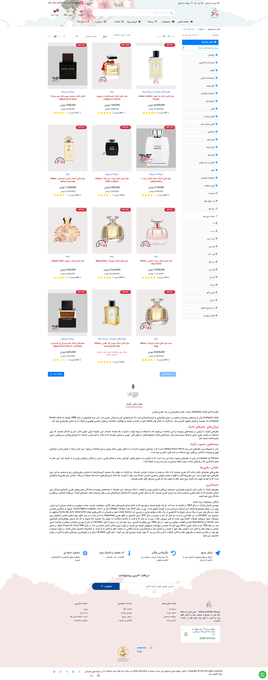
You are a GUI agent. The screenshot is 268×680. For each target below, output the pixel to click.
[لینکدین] (73, 672)
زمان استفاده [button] (209, 185)
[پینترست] (98, 676)
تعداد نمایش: (90, 36)
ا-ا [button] (214, 223)
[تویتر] (54, 672)
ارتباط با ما (82, 22)
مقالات (117, 22)
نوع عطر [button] (211, 155)
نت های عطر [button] (209, 201)
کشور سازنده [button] (209, 116)
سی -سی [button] (211, 239)
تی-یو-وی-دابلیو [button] (208, 308)
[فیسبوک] (80, 672)
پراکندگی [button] (211, 55)
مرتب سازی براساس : (122, 36)
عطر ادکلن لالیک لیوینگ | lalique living (112, 261)
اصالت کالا (127, 609)
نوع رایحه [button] (210, 147)
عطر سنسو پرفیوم (214, 29)
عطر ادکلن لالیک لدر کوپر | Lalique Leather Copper (156, 98)
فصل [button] (213, 109)
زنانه (112, 92)
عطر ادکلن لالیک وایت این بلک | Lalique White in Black (112, 180)
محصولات (166, 22)
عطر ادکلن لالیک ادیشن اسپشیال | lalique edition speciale (67, 180)
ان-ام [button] (212, 285)
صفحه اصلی (184, 22)
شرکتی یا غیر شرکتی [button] (207, 162)
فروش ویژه (132, 22)
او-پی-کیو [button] (211, 292)
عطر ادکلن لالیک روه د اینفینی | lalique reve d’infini (156, 262)
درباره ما (99, 22)
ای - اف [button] (211, 254)
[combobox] (134, 12)
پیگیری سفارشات (80, 620)
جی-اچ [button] (212, 261)
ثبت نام (197, 3)
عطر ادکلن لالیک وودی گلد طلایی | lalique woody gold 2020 (111, 345)
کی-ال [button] (212, 277)
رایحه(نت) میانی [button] (208, 78)
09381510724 (207, 638)
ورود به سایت (211, 3)
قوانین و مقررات (125, 620)
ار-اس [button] (212, 300)
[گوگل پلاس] (92, 676)
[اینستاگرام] (61, 672)
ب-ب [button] (212, 231)
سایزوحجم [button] (210, 101)
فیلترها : (215, 35)
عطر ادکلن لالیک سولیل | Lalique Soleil (67, 261)
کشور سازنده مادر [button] (207, 124)
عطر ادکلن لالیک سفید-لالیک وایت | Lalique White (156, 180)
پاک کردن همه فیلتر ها (190, 35)
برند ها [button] (212, 208)
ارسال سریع (127, 616)
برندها (151, 22)
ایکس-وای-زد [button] (209, 315)
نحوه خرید (171, 612)
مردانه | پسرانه (67, 92)
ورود (85, 609)
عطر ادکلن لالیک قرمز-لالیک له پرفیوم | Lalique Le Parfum (112, 98)
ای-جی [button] (212, 269)
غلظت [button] (212, 70)
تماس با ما (171, 620)
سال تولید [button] (210, 85)
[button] (80, 12)
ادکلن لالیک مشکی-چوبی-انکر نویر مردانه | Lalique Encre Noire (67, 98)
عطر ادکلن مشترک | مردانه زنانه (156, 92)
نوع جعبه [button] (211, 139)
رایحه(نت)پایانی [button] (208, 93)
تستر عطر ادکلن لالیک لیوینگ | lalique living (156, 345)
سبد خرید (83, 612)
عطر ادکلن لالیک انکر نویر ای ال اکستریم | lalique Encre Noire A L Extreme (68, 345)
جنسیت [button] (211, 193)
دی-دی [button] (212, 246)
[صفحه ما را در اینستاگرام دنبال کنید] (81, 4)
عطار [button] (213, 170)
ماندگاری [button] (211, 132)
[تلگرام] (67, 672)
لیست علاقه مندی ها (78, 616)
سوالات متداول (184, 3)
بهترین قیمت (126, 612)
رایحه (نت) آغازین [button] (207, 62)
